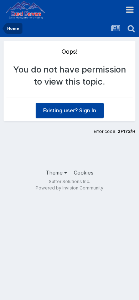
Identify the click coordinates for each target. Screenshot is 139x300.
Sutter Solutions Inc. (69, 181)
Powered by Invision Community (69, 188)
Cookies (83, 173)
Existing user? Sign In (69, 110)
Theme (55, 173)
